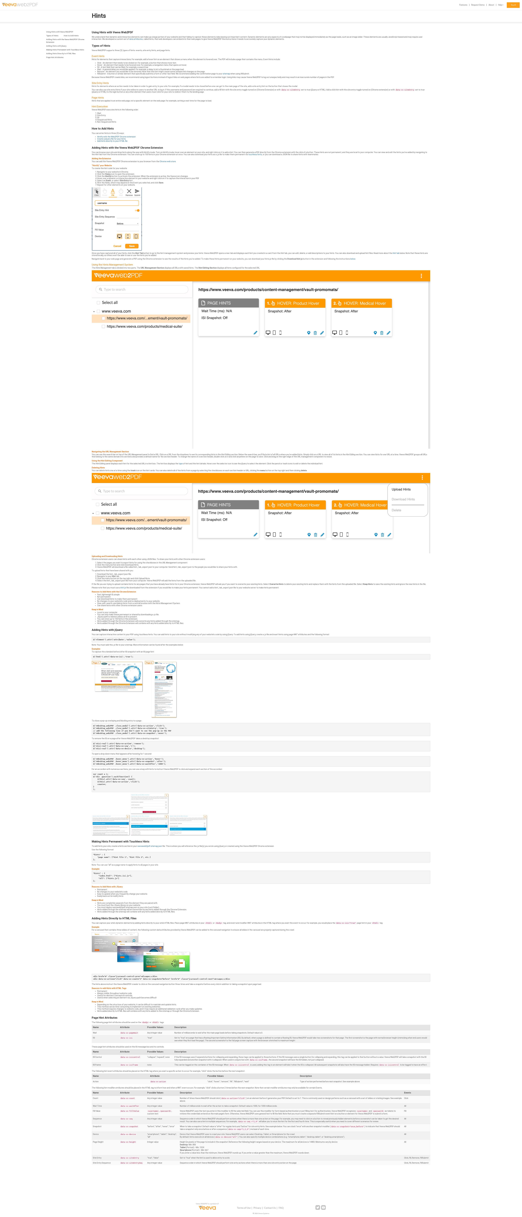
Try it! (513, 5)
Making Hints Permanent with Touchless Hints (65, 50)
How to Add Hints (71, 36)
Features (463, 5)
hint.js (123, 588)
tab (396, 253)
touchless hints (255, 154)
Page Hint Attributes (54, 57)
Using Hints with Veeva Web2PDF (59, 32)
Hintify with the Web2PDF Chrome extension (116, 137)
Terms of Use (244, 1207)
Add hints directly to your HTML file (112, 141)
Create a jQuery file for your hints (111, 139)
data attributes (136, 39)
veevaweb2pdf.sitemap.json (149, 846)
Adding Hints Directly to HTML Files (61, 54)
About (491, 5)
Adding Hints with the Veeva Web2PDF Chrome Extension (65, 40)
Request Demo (478, 5)
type (181, 464)
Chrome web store (168, 161)
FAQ (281, 1207)
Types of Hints (52, 36)
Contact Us (270, 1207)
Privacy (257, 1207)
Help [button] (500, 5)
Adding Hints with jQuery (56, 46)
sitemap (226, 74)
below (352, 259)
